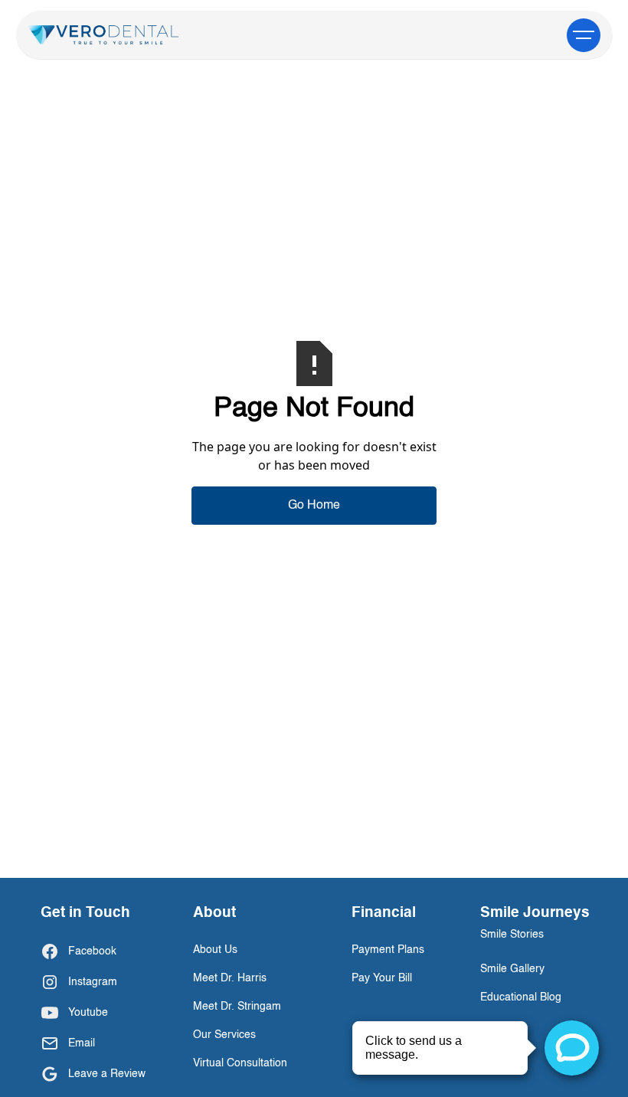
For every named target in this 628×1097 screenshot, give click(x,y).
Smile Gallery (512, 969)
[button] (583, 35)
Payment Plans (388, 950)
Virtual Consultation (240, 1063)
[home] (103, 34)
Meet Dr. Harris (230, 978)
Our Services (224, 1035)
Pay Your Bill (382, 978)
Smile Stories (512, 934)
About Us (215, 950)
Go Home (314, 505)
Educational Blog (520, 997)
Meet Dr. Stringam (237, 1006)
